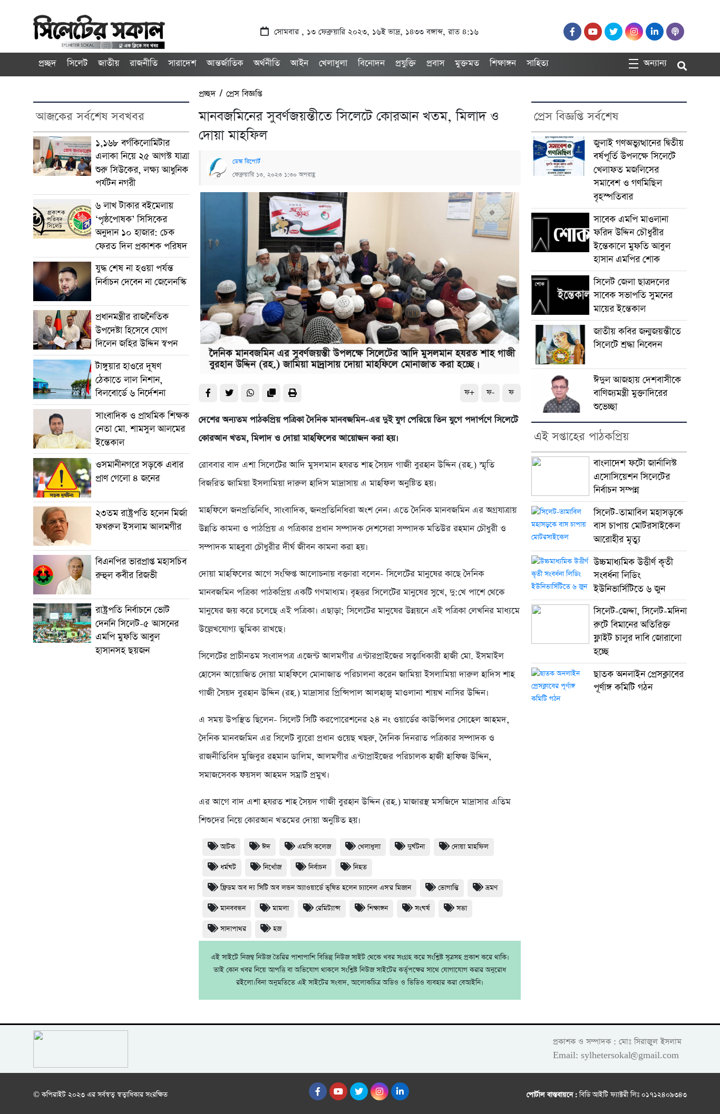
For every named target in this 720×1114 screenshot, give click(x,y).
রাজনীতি (144, 63)
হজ (277, 929)
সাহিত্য (538, 63)
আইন (299, 63)
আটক (227, 847)
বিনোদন (371, 63)
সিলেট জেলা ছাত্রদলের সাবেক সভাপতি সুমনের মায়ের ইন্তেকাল (633, 295)
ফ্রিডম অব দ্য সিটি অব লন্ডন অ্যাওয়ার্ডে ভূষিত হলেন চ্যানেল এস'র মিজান (315, 888)
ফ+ (469, 392)
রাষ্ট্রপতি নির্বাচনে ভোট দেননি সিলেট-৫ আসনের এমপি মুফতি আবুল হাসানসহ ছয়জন (137, 630)
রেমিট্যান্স (328, 908)
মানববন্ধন (233, 908)
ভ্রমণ (491, 888)
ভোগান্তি (448, 888)
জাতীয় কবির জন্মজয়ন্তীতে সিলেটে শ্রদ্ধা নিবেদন (637, 338)
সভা (461, 908)
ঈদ (266, 847)
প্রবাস (435, 63)
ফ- (490, 392)
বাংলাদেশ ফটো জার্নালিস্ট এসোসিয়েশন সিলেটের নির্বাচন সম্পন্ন (635, 476)
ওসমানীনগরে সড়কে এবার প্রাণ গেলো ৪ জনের (139, 471)
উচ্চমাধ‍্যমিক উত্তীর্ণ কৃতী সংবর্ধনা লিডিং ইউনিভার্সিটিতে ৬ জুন (633, 575)
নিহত (360, 867)
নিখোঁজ (272, 867)
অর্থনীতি (267, 63)
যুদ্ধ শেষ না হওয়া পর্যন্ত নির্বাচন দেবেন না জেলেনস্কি (141, 275)
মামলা (281, 908)
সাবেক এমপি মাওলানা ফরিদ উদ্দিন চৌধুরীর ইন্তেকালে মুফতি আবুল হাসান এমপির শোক (631, 239)
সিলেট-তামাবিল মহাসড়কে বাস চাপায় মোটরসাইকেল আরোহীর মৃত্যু (638, 526)
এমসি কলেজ (314, 847)
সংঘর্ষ (422, 908)
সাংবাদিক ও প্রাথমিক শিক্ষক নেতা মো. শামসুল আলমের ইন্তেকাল (142, 429)
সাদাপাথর (233, 929)
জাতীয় (108, 63)
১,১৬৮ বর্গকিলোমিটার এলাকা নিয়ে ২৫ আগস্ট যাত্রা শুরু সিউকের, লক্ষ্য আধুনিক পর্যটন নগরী (142, 163)
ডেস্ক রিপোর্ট (246, 161)
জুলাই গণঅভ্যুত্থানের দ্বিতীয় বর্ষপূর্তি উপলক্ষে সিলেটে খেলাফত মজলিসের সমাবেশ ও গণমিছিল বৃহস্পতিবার (638, 169)
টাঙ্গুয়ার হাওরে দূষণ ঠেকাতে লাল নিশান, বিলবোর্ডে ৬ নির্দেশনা (130, 380)
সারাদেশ (182, 63)
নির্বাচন (317, 867)
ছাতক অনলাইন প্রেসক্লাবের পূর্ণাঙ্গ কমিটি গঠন (638, 681)
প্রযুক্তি (405, 63)
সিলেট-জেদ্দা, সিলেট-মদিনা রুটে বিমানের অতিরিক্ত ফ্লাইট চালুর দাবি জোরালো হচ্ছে (640, 631)
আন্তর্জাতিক (225, 63)
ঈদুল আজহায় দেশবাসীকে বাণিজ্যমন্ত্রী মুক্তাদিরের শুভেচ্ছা (637, 393)
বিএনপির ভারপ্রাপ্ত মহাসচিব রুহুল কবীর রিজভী (141, 568)
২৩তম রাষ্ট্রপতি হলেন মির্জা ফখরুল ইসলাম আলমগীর (141, 519)
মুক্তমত (467, 63)
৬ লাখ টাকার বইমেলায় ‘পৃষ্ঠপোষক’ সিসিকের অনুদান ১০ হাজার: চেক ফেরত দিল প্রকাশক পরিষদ (141, 226)
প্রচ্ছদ (47, 63)
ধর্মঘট (228, 867)
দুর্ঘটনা (416, 847)
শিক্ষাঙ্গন (503, 63)
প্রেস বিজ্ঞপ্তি (244, 94)
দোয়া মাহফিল (470, 847)
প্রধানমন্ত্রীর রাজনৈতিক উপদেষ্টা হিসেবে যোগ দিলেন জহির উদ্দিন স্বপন (136, 330)
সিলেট (77, 63)
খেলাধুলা (333, 63)
